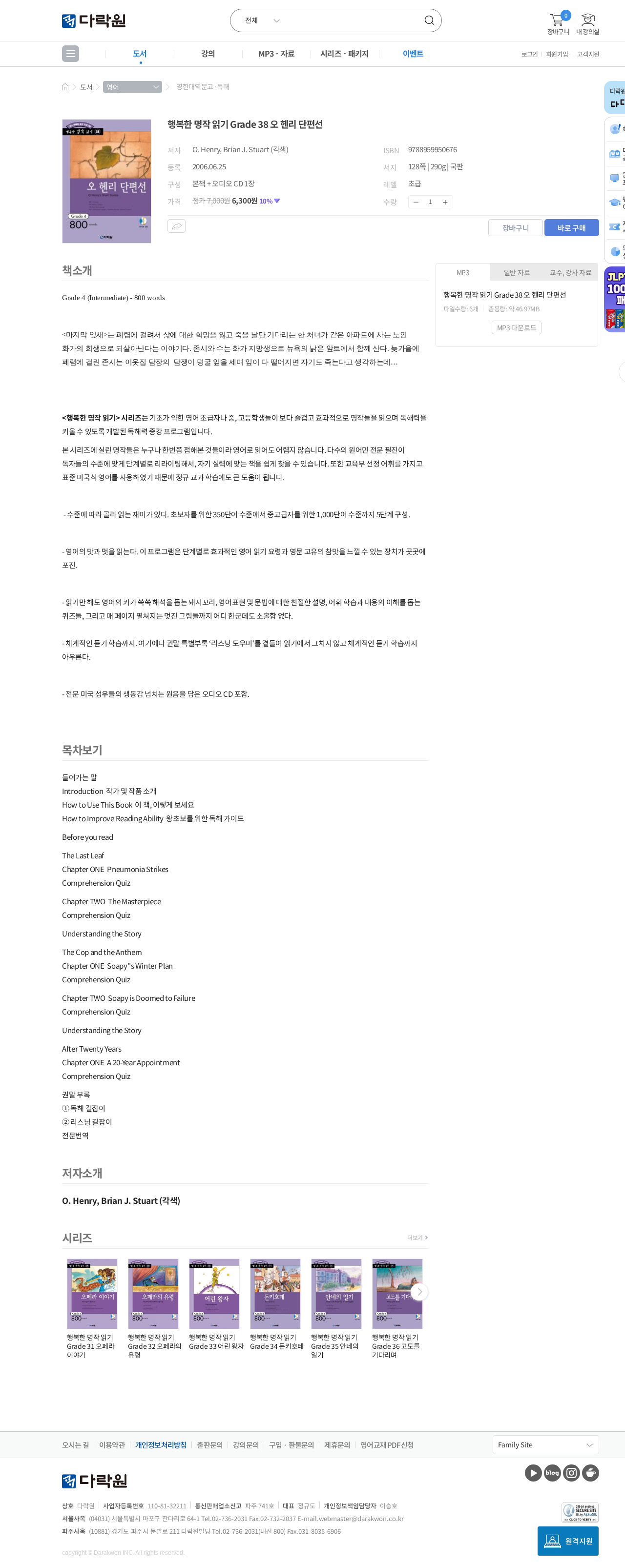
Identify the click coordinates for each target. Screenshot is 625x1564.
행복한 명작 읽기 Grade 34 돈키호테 (277, 1341)
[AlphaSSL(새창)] (580, 1513)
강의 (208, 53)
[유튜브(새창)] (533, 1473)
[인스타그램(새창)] (571, 1473)
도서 (139, 53)
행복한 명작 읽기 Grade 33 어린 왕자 (216, 1341)
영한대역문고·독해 (202, 86)
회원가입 (557, 54)
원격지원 (579, 1541)
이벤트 (413, 53)
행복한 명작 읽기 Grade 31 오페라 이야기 (90, 1346)
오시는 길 (75, 1445)
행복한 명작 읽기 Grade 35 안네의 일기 (334, 1346)
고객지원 (588, 54)
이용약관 (112, 1445)
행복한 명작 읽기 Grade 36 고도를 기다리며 (395, 1346)
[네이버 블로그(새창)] (552, 1473)
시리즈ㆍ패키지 (344, 53)
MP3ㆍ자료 (276, 53)
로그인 (529, 54)
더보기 (415, 1237)
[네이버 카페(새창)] (590, 1473)
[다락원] (95, 20)
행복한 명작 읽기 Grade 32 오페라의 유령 (155, 1346)
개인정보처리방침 (161, 1445)
